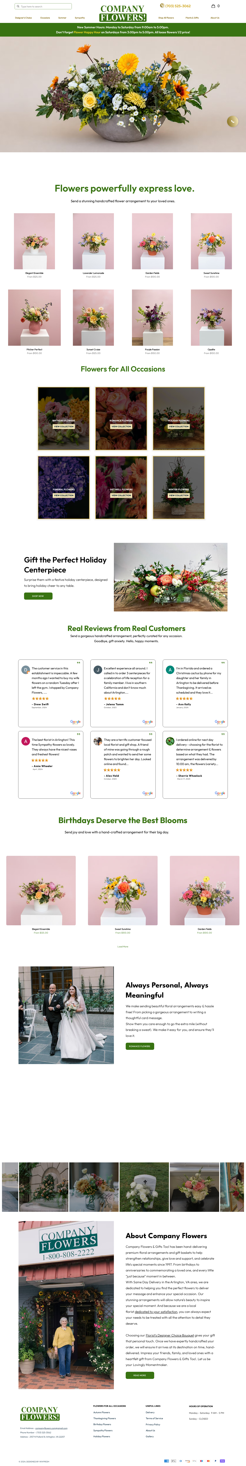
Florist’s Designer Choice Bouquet (170, 1335)
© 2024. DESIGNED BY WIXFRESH (34, 1461)
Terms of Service (154, 1418)
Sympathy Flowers (102, 1430)
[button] (166, 18)
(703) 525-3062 (178, 6)
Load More (122, 946)
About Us (150, 1430)
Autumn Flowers (101, 1412)
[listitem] (64, 418)
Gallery (150, 1436)
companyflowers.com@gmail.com (51, 1428)
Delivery (150, 1412)
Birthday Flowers (102, 1424)
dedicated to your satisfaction (156, 1312)
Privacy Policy (153, 1424)
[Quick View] (41, 890)
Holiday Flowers (101, 1436)
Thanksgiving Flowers (104, 1418)
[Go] (162, 5)
